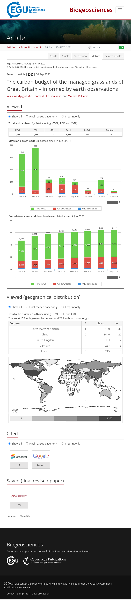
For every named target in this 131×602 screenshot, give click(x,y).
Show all (17, 116)
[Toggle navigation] (119, 9)
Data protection (40, 593)
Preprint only (72, 116)
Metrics (96, 56)
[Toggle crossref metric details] (19, 456)
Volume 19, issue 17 (30, 47)
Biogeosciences (91, 10)
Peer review (80, 56)
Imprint (23, 593)
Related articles (113, 56)
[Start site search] (121, 48)
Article (53, 56)
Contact (11, 593)
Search (41, 465)
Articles (11, 47)
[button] (90, 47)
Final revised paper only (43, 116)
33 (19, 505)
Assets (65, 56)
